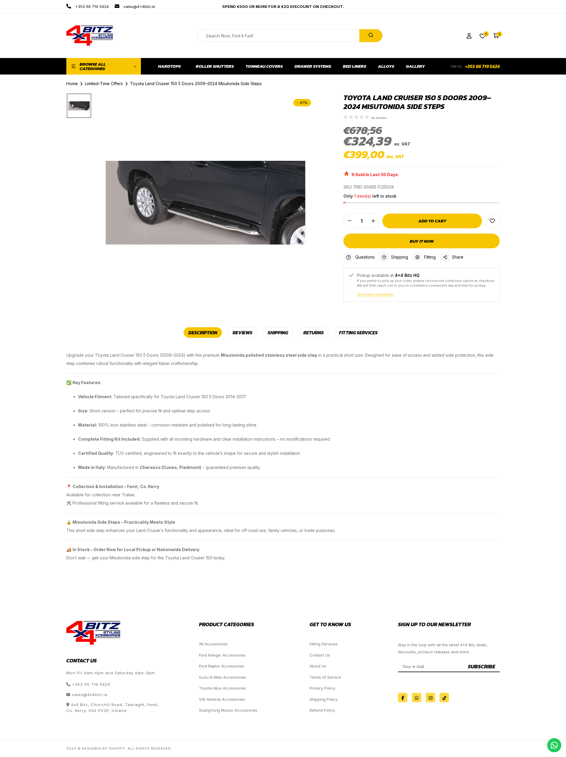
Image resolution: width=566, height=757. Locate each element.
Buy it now (422, 241)
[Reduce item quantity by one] (350, 221)
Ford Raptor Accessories (221, 666)
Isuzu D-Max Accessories (222, 677)
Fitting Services (324, 644)
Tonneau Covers (264, 66)
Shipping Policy (324, 699)
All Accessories (213, 644)
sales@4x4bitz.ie (138, 6)
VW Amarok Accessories (222, 699)
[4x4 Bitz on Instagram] (430, 697)
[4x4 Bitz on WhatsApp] (416, 697)
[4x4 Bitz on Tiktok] (444, 697)
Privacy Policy (322, 688)
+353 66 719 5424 (91, 6)
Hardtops (169, 66)
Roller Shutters (215, 66)
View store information (375, 294)
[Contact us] (554, 745)
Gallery (415, 66)
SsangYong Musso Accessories (228, 710)
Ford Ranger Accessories (222, 655)
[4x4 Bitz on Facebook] (402, 697)
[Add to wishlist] (492, 221)
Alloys (386, 66)
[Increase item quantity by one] (373, 221)
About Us (318, 666)
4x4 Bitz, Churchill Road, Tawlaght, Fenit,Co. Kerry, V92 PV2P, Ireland (112, 707)
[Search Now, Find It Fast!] (370, 35)
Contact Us (320, 655)
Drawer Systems (312, 66)
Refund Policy (322, 710)
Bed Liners (354, 66)
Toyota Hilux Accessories (222, 688)
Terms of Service (325, 677)
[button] (357, 117)
